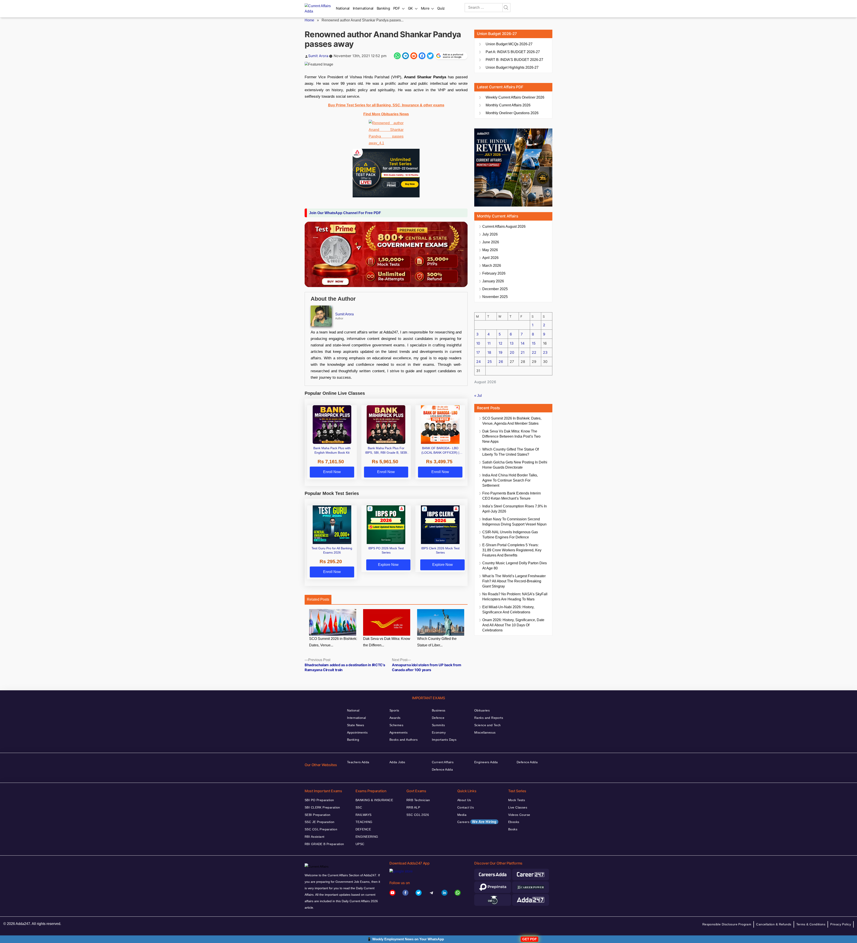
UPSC (360, 844)
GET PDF (529, 939)
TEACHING (364, 822)
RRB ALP (413, 807)
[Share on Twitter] (430, 55)
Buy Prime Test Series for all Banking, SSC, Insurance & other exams (386, 105)
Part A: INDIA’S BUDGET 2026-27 (513, 52)
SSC (359, 807)
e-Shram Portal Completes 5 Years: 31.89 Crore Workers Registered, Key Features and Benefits (511, 550)
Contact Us (465, 807)
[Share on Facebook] (422, 55)
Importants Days (444, 739)
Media (461, 815)
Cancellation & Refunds (773, 924)
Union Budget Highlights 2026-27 (512, 67)
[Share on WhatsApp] (397, 55)
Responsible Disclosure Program (726, 924)
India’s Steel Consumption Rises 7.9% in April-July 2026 (514, 508)
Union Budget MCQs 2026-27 (509, 44)
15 (534, 343)
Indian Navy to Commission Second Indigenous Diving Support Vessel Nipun (514, 521)
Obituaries (482, 710)
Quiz (441, 8)
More (425, 8)
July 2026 (490, 234)
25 (489, 361)
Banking (383, 8)
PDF (396, 8)
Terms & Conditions (811, 924)
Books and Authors (403, 739)
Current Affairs (442, 762)
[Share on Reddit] (413, 55)
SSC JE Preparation (320, 822)
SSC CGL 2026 (417, 815)
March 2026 (491, 265)
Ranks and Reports (488, 718)
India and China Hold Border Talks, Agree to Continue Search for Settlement (510, 480)
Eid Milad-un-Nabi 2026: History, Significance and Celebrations (508, 609)
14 (522, 343)
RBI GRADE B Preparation (324, 844)
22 (534, 352)
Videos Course (519, 815)
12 (500, 343)
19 (500, 352)
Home (309, 20)
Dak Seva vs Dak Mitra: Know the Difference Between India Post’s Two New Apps (511, 436)
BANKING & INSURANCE (374, 800)
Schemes (396, 725)
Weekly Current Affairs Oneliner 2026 (515, 97)
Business (438, 710)
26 (501, 361)
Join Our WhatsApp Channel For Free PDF (345, 213)
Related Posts (318, 599)
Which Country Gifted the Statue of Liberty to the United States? (510, 451)
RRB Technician (418, 800)
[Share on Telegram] (405, 55)
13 (512, 343)
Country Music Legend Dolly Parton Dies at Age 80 (514, 565)
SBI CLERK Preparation (322, 807)
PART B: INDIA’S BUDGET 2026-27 (514, 60)
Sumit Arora (318, 56)
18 (489, 352)
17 (478, 352)
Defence (438, 718)
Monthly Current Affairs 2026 (508, 105)
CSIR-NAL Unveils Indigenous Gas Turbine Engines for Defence (510, 534)
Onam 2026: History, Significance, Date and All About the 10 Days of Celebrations (513, 625)
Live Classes (517, 807)
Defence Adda (442, 769)
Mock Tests (516, 800)
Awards (395, 718)
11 (489, 343)
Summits (438, 725)
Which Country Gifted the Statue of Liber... (437, 642)
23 (545, 352)
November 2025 (495, 297)
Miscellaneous (484, 732)
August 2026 (504, 226)
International (363, 8)
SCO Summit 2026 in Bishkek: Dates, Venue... (333, 642)
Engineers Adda (486, 762)
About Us (464, 800)
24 (478, 361)
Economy (439, 732)
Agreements (398, 732)
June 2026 (490, 242)
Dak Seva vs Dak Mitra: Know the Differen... (386, 642)
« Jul (478, 395)
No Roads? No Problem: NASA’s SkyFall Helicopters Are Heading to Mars (514, 596)
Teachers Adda (358, 762)
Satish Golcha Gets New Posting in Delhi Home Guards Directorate (514, 464)
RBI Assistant (314, 836)
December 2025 (495, 289)
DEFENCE (363, 829)
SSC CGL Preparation (321, 829)
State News (355, 725)
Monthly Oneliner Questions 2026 (512, 113)
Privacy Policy (840, 924)
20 (512, 352)
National (342, 8)
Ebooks (513, 822)
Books (512, 829)
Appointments (357, 732)
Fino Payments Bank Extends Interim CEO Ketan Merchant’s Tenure (511, 495)
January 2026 (493, 281)
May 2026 (490, 250)
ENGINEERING (367, 836)
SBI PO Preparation (319, 800)
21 (522, 352)
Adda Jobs (397, 762)
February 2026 (493, 273)
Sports (394, 710)
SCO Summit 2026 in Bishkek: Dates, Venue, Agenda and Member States (511, 420)
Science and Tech (487, 725)
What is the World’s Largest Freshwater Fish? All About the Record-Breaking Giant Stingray (514, 581)
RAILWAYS (363, 815)
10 (478, 343)
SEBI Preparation (318, 815)
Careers (477, 822)
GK (410, 8)
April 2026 (490, 258)
